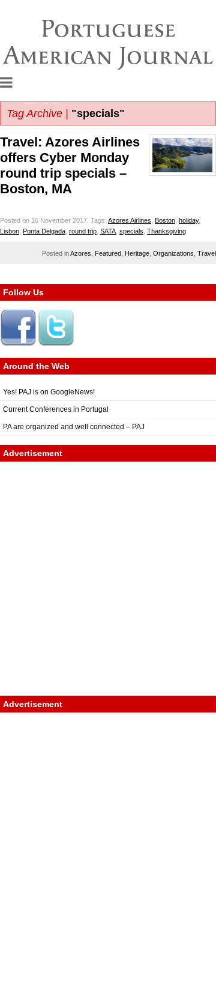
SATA (108, 231)
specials (131, 231)
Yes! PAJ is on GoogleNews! (49, 392)
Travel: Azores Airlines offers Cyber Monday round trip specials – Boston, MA (70, 165)
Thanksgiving (166, 231)
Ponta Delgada (44, 231)
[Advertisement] (108, 579)
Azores (80, 253)
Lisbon (9, 231)
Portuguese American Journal (108, 41)
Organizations (173, 253)
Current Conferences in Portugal (56, 409)
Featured (108, 253)
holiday (189, 220)
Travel (206, 253)
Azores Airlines (129, 220)
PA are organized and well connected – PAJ (74, 427)
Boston (165, 220)
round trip (83, 231)
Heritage (137, 253)
